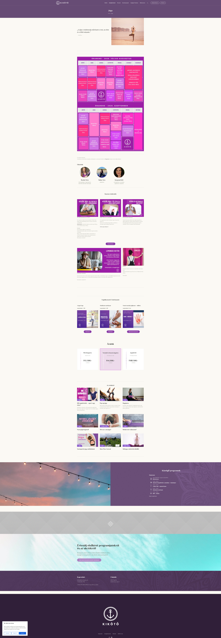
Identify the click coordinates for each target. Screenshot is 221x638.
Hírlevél (114, 633)
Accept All (22, 633)
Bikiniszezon (156, 479)
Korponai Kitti (119, 180)
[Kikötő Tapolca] (110, 616)
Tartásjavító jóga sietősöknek (86, 449)
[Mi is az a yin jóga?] (110, 420)
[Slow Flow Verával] (110, 440)
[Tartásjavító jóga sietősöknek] (87, 440)
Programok (107, 159)
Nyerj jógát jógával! (83, 430)
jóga (80, 399)
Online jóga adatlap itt (104, 226)
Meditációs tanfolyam (158, 490)
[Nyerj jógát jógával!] (87, 420)
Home (109, 13)
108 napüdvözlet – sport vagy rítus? (86, 404)
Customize (7, 633)
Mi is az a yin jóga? (105, 430)
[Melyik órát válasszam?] (133, 420)
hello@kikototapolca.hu (82, 580)
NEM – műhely (156, 493)
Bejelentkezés (79, 224)
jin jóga (103, 426)
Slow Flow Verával (105, 449)
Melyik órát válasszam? (130, 430)
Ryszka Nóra (85, 180)
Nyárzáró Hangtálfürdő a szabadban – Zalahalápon (164, 482)
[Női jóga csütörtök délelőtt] (133, 440)
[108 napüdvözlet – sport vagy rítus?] (87, 394)
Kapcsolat (100, 633)
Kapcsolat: (81, 577)
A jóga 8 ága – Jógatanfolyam (159, 486)
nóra (128, 445)
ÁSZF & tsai (120, 633)
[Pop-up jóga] (110, 394)
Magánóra (126, 403)
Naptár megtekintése (153, 496)
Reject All (15, 633)
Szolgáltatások (107, 633)
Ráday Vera (102, 180)
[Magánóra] (133, 394)
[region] (15, 628)
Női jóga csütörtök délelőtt (131, 449)
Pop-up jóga (103, 403)
